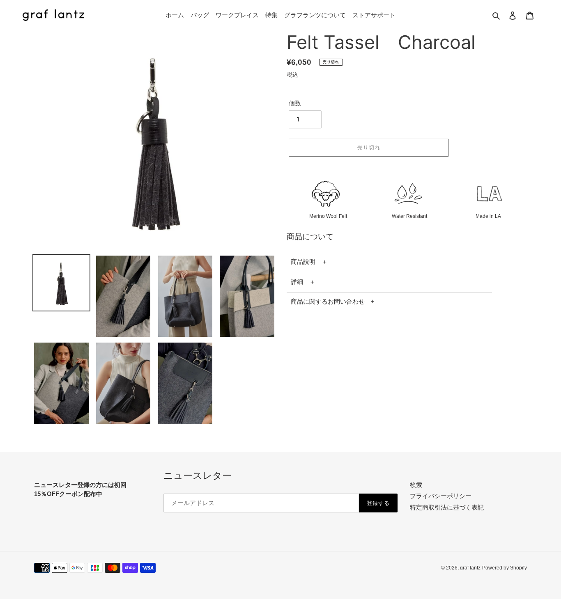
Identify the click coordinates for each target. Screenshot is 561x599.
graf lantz (470, 568)
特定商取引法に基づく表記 (447, 507)
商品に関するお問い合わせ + (333, 301)
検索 (416, 484)
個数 (295, 103)
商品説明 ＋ (309, 261)
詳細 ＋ (303, 281)
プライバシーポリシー (440, 495)
